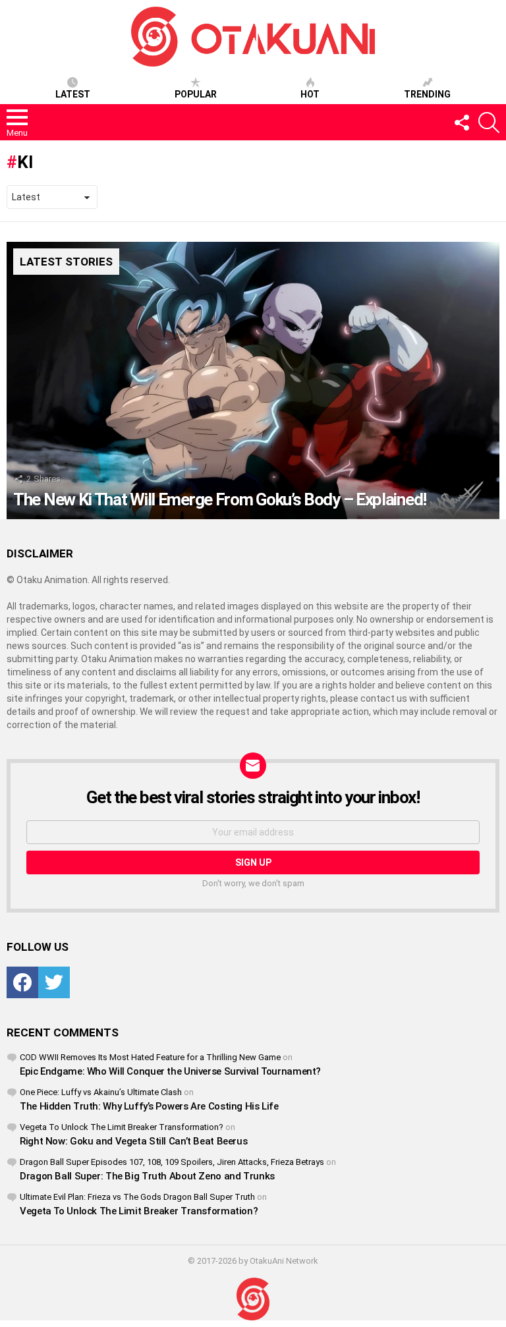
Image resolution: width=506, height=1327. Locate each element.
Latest (72, 94)
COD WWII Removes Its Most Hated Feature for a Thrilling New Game (150, 1057)
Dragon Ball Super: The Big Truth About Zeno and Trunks (147, 1176)
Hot (310, 94)
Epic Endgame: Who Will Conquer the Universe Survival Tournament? (170, 1071)
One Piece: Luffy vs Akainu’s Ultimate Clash (101, 1092)
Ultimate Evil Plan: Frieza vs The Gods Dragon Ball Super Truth (137, 1197)
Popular (196, 94)
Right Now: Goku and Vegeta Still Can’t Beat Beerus (133, 1141)
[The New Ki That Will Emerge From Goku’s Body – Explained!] (253, 380)
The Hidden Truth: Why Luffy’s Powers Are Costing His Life (149, 1106)
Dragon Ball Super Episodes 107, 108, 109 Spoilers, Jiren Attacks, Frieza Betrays (172, 1162)
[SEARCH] (488, 122)
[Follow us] (461, 122)
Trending (427, 94)
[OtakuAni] (253, 1299)
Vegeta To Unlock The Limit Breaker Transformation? (121, 1127)
